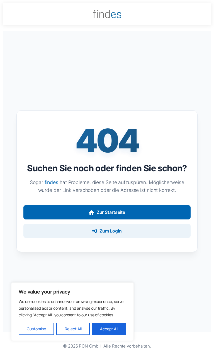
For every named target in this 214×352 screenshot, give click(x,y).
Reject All (73, 328)
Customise (36, 328)
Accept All (109, 328)
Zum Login (110, 231)
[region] (72, 311)
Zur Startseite (111, 212)
